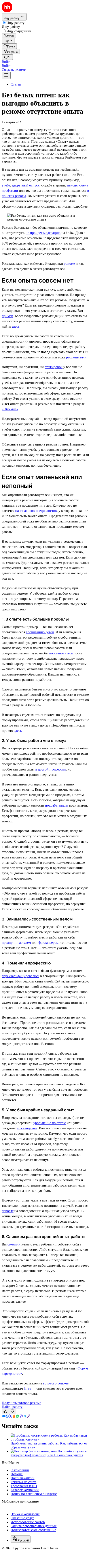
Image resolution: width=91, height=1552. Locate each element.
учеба (6, 185)
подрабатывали (56, 805)
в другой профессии (50, 769)
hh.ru (27, 1388)
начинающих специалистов (36, 511)
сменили (14, 1244)
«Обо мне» (10, 409)
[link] (9, 46)
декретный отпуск (26, 185)
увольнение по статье (49, 1123)
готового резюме (55, 1383)
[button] (6, 62)
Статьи (16, 84)
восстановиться (61, 653)
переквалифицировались (20, 976)
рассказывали (76, 357)
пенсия (72, 185)
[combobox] (20, 1539)
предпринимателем (16, 942)
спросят (7, 1211)
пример (7, 316)
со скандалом (27, 1128)
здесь (15, 326)
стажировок (54, 367)
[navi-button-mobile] (6, 75)
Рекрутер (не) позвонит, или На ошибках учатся (47, 1455)
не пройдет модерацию (43, 233)
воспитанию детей (40, 632)
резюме (69, 263)
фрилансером (48, 942)
